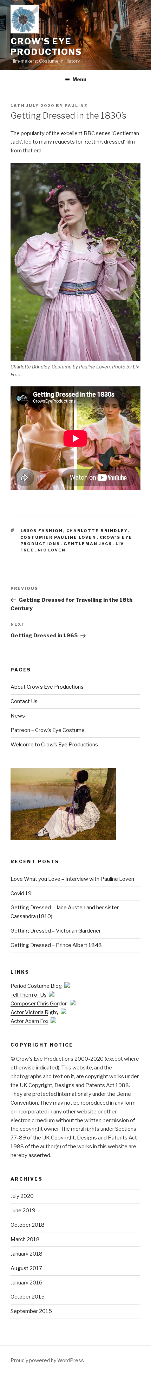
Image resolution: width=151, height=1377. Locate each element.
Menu (79, 79)
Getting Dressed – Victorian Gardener (56, 931)
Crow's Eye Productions (46, 46)
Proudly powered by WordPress (47, 1360)
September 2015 (31, 1311)
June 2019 (23, 1210)
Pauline (76, 105)
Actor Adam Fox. (31, 1021)
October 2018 (28, 1225)
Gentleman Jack (88, 543)
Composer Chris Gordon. (40, 1003)
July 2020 (22, 1196)
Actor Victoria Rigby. (36, 1012)
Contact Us (24, 701)
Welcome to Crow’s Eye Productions (54, 744)
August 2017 (26, 1268)
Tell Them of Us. (30, 995)
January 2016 (26, 1283)
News (18, 716)
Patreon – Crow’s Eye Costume (48, 730)
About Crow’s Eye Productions (47, 687)
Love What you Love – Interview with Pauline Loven (72, 879)
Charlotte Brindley (96, 530)
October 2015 (28, 1297)
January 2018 (26, 1254)
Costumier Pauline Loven (58, 537)
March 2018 (25, 1239)
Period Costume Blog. (37, 986)
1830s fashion (41, 530)
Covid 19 (21, 893)
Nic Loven (52, 550)
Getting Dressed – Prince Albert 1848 (56, 945)
